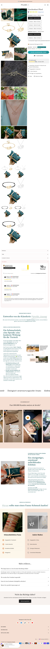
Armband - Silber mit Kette (34, 21)
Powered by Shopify (11, 641)
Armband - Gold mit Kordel (34, 25)
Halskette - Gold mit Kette (34, 34)
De (35, 639)
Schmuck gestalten (25, 601)
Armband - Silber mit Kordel (35, 28)
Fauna (5, 641)
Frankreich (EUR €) (44, 639)
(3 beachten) (41, 12)
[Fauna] (25, 5)
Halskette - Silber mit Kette (35, 37)
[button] (47, 5)
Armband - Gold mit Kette (34, 18)
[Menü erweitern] (1, 5)
